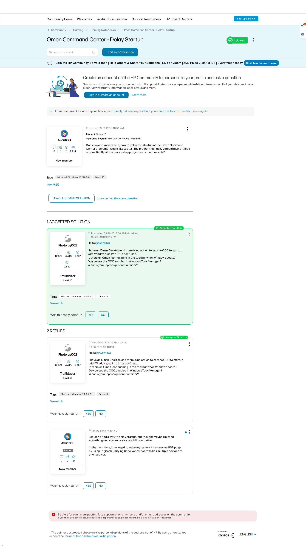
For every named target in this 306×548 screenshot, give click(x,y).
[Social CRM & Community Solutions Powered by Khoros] (226, 534)
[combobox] (72, 52)
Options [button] (255, 40)
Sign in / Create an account (106, 95)
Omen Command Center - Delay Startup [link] (149, 30)
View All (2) (53, 184)
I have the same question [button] (71, 198)
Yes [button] (91, 314)
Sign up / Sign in (246, 18)
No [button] (103, 314)
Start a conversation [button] (120, 52)
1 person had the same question (117, 198)
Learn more (139, 95)
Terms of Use (72, 536)
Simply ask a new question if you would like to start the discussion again (161, 111)
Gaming (78, 30)
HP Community (56, 30)
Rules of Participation (101, 536)
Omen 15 (99, 177)
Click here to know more (261, 63)
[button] (187, 128)
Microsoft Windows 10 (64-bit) (73, 177)
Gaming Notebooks (103, 30)
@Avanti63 (102, 243)
